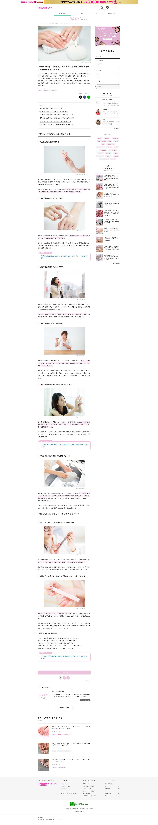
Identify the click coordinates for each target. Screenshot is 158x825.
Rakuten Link (108, 793)
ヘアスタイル (103, 150)
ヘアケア (98, 70)
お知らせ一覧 (86, 783)
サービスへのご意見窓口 (89, 791)
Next (88, 681)
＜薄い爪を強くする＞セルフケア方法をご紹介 (54, 111)
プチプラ (101, 153)
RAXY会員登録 (108, 783)
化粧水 (115, 153)
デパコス (108, 156)
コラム (98, 77)
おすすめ (46, 90)
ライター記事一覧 (85, 700)
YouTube (107, 795)
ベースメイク (99, 60)
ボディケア (99, 67)
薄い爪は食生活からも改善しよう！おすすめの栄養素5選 (57, 118)
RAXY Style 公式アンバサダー (104, 141)
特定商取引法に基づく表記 (89, 795)
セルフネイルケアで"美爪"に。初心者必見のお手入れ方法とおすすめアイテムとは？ (64, 446)
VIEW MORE (116, 129)
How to (40, 90)
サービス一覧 (41, 819)
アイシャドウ (101, 147)
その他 (98, 81)
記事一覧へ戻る (64, 707)
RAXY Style (62, 13)
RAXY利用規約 (86, 793)
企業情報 (67, 808)
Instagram (107, 788)
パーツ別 (108, 153)
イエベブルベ (113, 150)
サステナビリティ (61, 819)
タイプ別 (113, 159)
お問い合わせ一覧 (50, 819)
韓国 (103, 144)
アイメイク (99, 63)
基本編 (59, 734)
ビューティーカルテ (66, 791)
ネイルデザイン (66, 734)
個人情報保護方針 (74, 808)
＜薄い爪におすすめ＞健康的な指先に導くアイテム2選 (56, 115)
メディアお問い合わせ (88, 786)
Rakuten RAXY (45, 8)
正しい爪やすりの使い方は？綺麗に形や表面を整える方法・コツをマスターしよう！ (64, 657)
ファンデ (116, 156)
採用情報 (91, 808)
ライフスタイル (53, 90)
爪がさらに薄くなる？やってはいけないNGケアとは (55, 121)
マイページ (64, 788)
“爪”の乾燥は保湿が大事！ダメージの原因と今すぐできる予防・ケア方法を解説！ (64, 257)
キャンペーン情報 (79, 13)
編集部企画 (115, 138)
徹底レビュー (111, 144)
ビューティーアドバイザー (67, 793)
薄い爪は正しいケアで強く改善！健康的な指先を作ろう (56, 125)
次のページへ (64, 673)
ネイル (43, 88)
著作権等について (84, 808)
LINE (106, 791)
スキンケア (99, 57)
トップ (46, 13)
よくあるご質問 (112, 13)
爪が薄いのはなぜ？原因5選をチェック (51, 108)
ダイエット (100, 156)
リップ (116, 147)
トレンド (60, 750)
